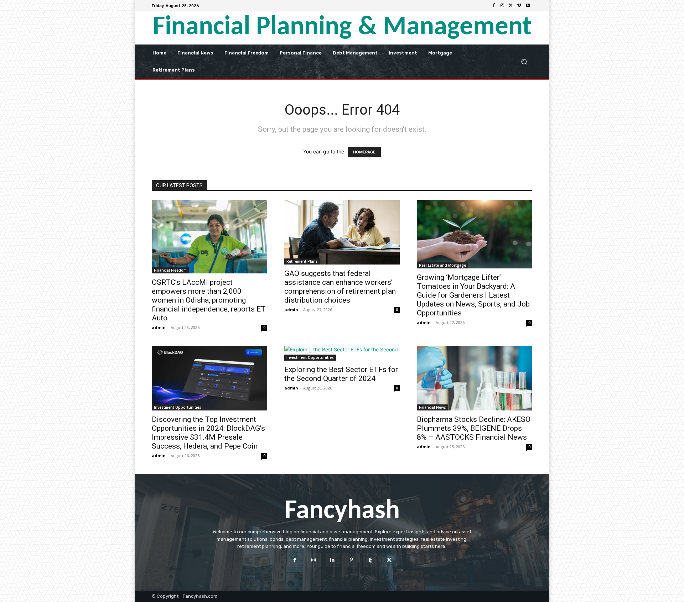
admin (159, 327)
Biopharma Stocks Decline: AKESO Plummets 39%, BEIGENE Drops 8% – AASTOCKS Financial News (473, 428)
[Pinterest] (351, 560)
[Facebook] (493, 5)
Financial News (432, 407)
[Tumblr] (370, 560)
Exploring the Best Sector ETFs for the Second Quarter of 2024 (341, 374)
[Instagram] (502, 5)
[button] (523, 61)
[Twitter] (511, 5)
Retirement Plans (302, 261)
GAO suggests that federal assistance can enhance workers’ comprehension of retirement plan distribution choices (340, 286)
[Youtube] (528, 5)
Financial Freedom (170, 270)
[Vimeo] (519, 5)
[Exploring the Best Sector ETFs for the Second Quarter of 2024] (342, 353)
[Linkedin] (333, 560)
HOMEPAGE (364, 152)
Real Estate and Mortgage (442, 265)
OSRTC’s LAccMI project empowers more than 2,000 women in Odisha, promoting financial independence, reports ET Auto (209, 300)
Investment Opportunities (177, 407)
